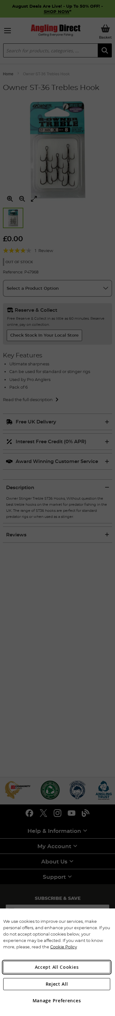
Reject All (57, 984)
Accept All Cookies (57, 967)
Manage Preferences (57, 1000)
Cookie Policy (63, 946)
